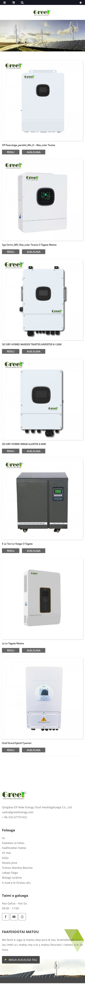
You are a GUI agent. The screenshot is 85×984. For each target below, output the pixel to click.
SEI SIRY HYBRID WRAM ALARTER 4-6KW (24, 444)
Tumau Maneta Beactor (17, 868)
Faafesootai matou (14, 848)
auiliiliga (33, 152)
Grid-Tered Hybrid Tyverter (17, 743)
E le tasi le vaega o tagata (17, 543)
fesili (10, 152)
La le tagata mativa (13, 643)
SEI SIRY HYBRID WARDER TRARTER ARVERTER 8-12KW (31, 344)
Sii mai (6, 853)
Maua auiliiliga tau (23, 960)
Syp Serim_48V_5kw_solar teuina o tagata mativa (29, 244)
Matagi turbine (12, 877)
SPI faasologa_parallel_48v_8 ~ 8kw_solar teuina (28, 145)
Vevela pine (9, 863)
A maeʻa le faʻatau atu (16, 883)
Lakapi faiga (10, 872)
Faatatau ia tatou (13, 843)
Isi (3, 838)
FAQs (5, 858)
